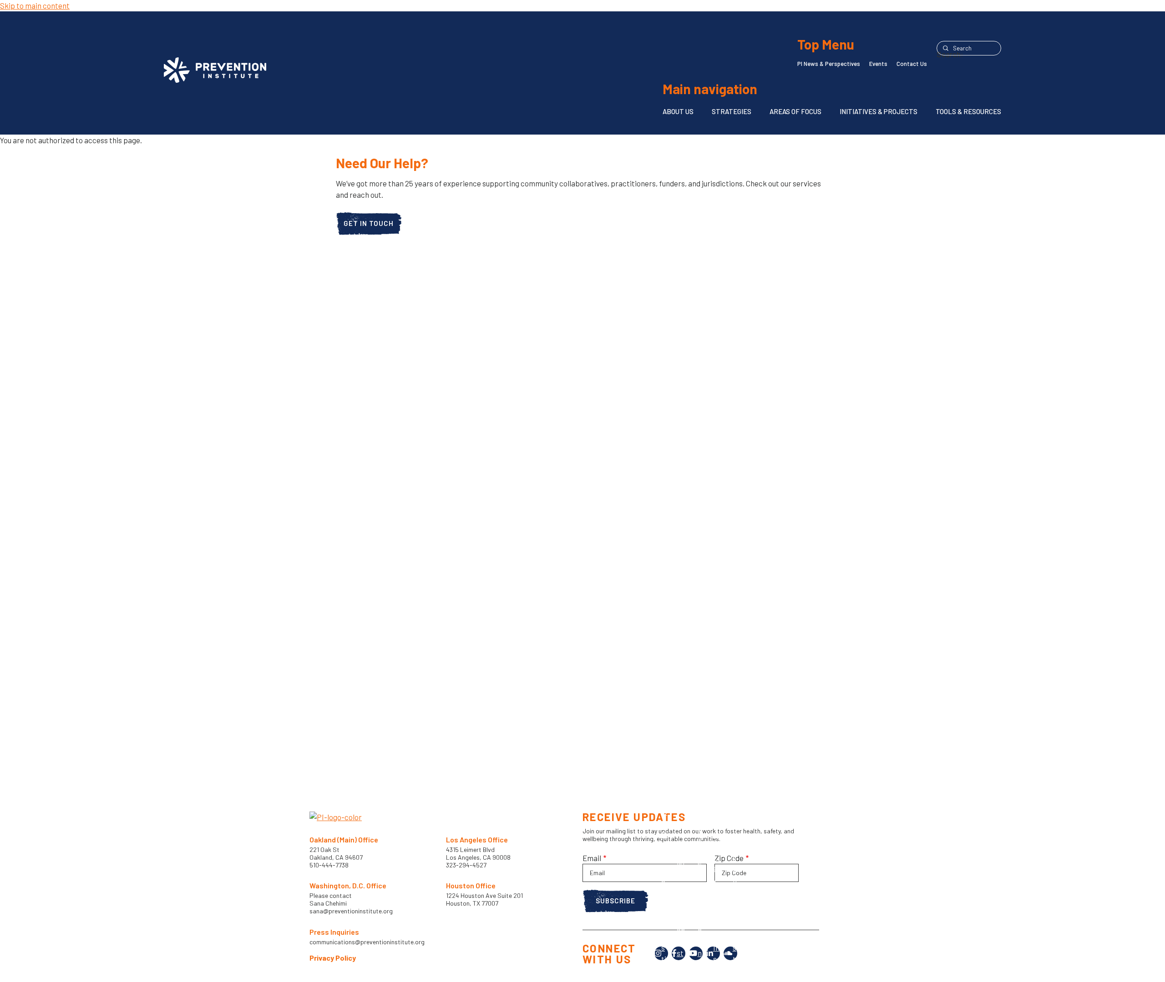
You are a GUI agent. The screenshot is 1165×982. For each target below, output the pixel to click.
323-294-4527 (466, 865)
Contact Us (912, 63)
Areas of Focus (795, 111)
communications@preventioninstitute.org (367, 942)
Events (878, 63)
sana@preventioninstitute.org (351, 911)
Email (591, 857)
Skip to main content (35, 5)
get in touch (369, 223)
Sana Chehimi (328, 903)
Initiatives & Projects (878, 111)
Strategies (731, 111)
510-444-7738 (329, 865)
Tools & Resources (968, 111)
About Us (678, 111)
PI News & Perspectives (828, 63)
